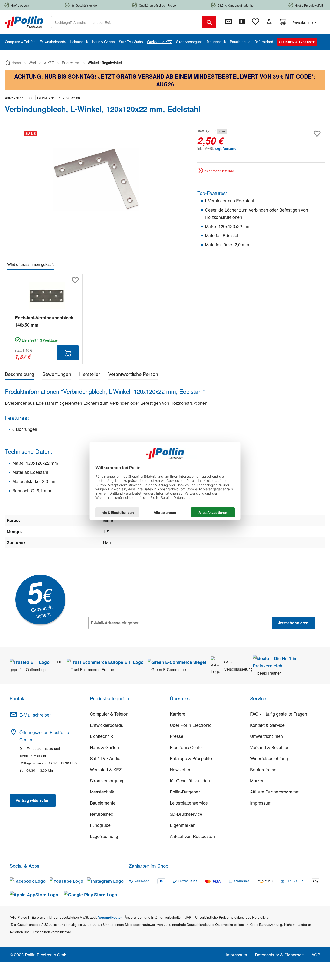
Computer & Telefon (109, 714)
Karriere (177, 714)
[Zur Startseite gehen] (24, 21)
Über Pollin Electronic (190, 725)
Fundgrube (100, 825)
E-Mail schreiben (35, 715)
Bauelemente (102, 803)
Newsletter (180, 769)
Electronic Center (186, 747)
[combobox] (126, 22)
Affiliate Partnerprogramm (275, 791)
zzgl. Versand (226, 148)
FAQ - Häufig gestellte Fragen (278, 714)
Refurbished (101, 814)
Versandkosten (110, 917)
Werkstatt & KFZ (106, 769)
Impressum (261, 803)
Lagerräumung (104, 836)
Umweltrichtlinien (266, 736)
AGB (315, 954)
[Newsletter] (228, 21)
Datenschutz (119, 633)
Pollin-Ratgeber (185, 791)
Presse (176, 736)
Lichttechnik (101, 736)
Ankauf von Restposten (192, 836)
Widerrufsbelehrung (269, 758)
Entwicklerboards (106, 725)
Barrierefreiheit (264, 769)
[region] (96, 179)
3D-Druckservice (186, 814)
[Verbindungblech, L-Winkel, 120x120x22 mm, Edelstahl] (96, 179)
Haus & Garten (104, 747)
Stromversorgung (106, 780)
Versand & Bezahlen (269, 747)
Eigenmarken (182, 825)
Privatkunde (303, 22)
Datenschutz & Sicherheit (279, 954)
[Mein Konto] (269, 21)
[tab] (19, 374)
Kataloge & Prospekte (191, 758)
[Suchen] (209, 22)
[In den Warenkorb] (68, 352)
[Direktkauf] (242, 21)
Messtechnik (102, 791)
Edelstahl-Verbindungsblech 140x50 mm (44, 321)
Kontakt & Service (267, 725)
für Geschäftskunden (190, 780)
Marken (257, 780)
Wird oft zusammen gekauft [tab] (30, 264)
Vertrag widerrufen (33, 800)
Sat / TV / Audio (105, 758)
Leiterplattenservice (189, 803)
